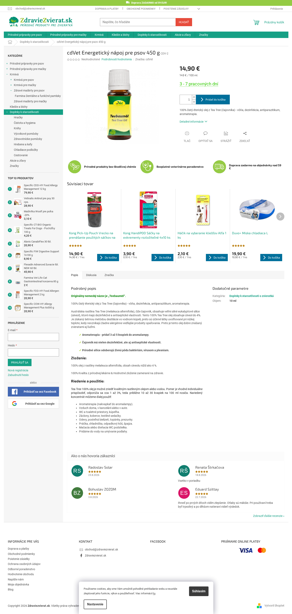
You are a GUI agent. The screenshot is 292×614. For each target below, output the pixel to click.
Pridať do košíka (216, 99)
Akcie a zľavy (18, 160)
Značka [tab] (109, 275)
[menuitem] (25, 35)
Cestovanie (21, 155)
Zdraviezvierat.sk (95, 555)
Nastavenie (95, 604)
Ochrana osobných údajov (24, 564)
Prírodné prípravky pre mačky (28, 69)
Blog (10, 589)
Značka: (144, 59)
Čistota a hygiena (25, 122)
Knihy (17, 128)
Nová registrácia (18, 370)
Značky (14, 165)
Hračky (18, 117)
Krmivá (14, 74)
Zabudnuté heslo (18, 375)
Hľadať (184, 22)
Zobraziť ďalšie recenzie (267, 515)
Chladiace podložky (26, 149)
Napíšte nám (16, 579)
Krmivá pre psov (24, 79)
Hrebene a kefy (23, 144)
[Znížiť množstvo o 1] (194, 102)
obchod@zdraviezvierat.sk (101, 549)
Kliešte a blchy (18, 106)
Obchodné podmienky (141, 8)
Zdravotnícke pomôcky (28, 139)
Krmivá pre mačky (25, 85)
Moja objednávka (18, 584)
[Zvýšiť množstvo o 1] (194, 97)
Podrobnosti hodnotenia (117, 59)
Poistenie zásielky (176, 8)
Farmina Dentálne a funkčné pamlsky (38, 96)
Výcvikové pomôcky (26, 133)
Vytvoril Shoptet (274, 605)
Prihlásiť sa (19, 362)
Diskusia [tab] (91, 275)
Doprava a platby (107, 8)
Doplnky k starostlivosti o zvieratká (251, 296)
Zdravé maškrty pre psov (29, 90)
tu (154, 593)
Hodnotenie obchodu (21, 574)
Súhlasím (199, 591)
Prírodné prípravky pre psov (27, 63)
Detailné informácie (191, 121)
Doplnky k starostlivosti (24, 112)
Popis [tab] (74, 275)
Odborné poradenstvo (21, 569)
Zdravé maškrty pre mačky (30, 101)
